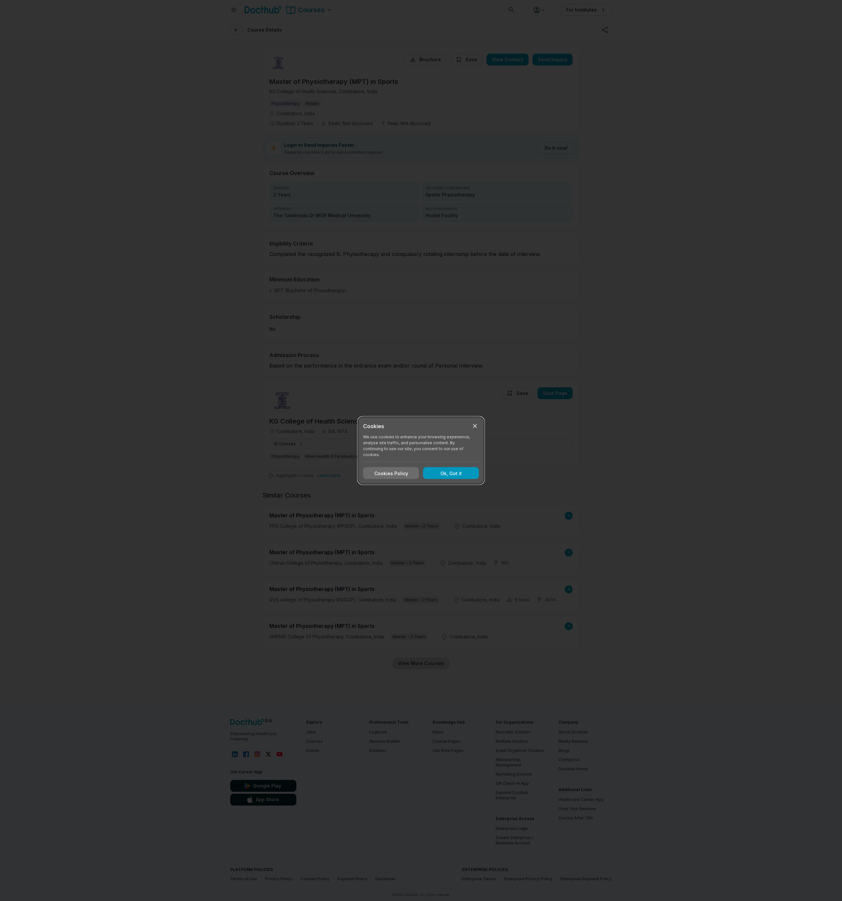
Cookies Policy (391, 473)
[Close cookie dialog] (475, 426)
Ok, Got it (451, 473)
